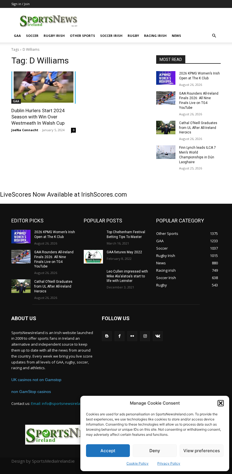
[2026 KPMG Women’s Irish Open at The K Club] (165, 78)
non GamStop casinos (31, 391)
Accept (107, 450)
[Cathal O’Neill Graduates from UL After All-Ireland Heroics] (165, 127)
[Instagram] (145, 336)
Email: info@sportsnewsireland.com (62, 403)
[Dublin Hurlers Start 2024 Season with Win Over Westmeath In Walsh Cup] (43, 87)
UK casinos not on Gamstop (36, 379)
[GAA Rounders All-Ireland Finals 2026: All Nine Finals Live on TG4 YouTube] (165, 98)
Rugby (133, 35)
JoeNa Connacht (24, 130)
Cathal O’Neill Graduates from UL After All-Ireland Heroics (198, 128)
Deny (154, 450)
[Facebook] (119, 336)
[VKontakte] (158, 336)
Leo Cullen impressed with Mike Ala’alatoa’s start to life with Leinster (127, 276)
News (176, 35)
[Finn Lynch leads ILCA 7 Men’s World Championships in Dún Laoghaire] (165, 152)
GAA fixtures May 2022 (124, 252)
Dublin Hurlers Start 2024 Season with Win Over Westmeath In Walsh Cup (38, 117)
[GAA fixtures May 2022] (93, 256)
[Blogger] (107, 336)
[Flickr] (132, 336)
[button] (221, 403)
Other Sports (82, 35)
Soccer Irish (111, 35)
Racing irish (155, 35)
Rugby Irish (54, 35)
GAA (17, 35)
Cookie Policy (137, 463)
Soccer (32, 35)
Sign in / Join (20, 4)
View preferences (201, 450)
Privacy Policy (168, 463)
